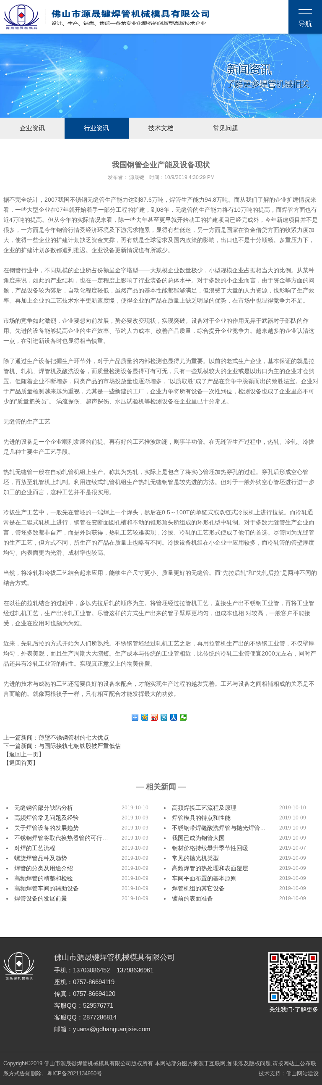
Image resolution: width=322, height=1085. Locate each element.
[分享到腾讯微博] (164, 717)
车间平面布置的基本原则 (204, 878)
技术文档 (161, 128)
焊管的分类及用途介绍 (43, 868)
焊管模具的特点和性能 (201, 817)
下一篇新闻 (62, 746)
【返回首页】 (21, 762)
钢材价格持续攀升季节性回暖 (210, 848)
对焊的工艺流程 (34, 848)
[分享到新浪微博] (154, 717)
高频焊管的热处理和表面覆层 (210, 868)
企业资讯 (32, 128)
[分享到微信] (183, 717)
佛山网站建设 (302, 1073)
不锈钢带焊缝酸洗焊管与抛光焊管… (219, 827)
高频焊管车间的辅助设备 (46, 888)
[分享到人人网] (173, 717)
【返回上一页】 (23, 754)
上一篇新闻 (56, 737)
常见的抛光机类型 (195, 858)
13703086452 (91, 970)
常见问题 (225, 128)
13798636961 (135, 970)
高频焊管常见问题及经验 (46, 817)
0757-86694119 (93, 982)
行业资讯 (96, 128)
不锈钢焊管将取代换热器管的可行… (61, 838)
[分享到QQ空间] (144, 717)
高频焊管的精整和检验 (43, 878)
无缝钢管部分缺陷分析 (43, 807)
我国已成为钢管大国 (198, 838)
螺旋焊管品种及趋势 (40, 858)
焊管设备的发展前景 (40, 898)
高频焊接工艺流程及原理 (204, 807)
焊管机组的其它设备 (198, 888)
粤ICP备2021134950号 (74, 1073)
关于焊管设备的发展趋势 (46, 827)
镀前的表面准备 (192, 898)
